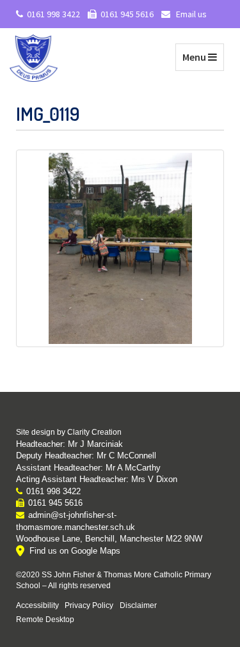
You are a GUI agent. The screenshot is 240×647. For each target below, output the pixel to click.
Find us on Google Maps (74, 551)
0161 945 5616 (127, 14)
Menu (203, 56)
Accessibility (37, 605)
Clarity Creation (94, 432)
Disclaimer (138, 605)
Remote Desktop (45, 619)
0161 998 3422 (53, 14)
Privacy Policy (89, 605)
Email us (190, 14)
